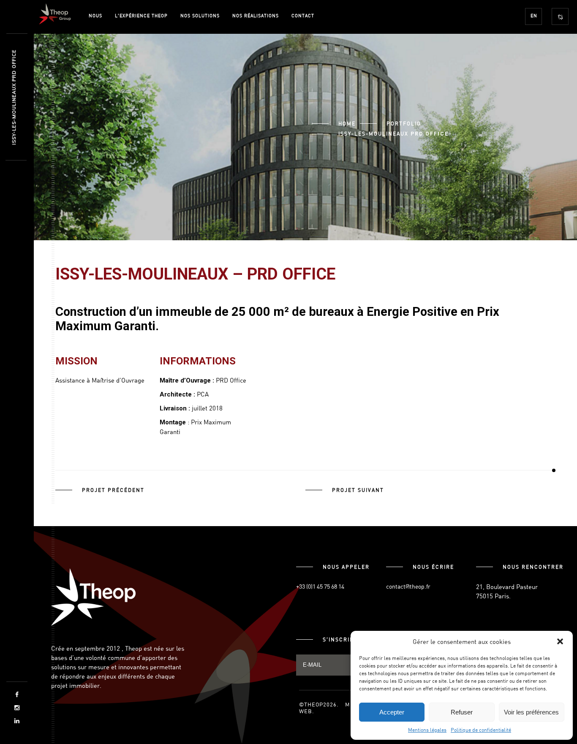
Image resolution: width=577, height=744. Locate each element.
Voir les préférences (531, 712)
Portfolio (403, 123)
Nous (95, 15)
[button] (560, 641)
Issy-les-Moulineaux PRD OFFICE (14, 97)
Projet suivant (358, 489)
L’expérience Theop (141, 15)
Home (347, 123)
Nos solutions (200, 15)
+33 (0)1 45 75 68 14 (320, 586)
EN (534, 15)
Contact (302, 15)
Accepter (391, 712)
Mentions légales (427, 730)
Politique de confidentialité (481, 730)
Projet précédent (113, 489)
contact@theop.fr (408, 586)
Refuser (462, 712)
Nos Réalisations (255, 15)
